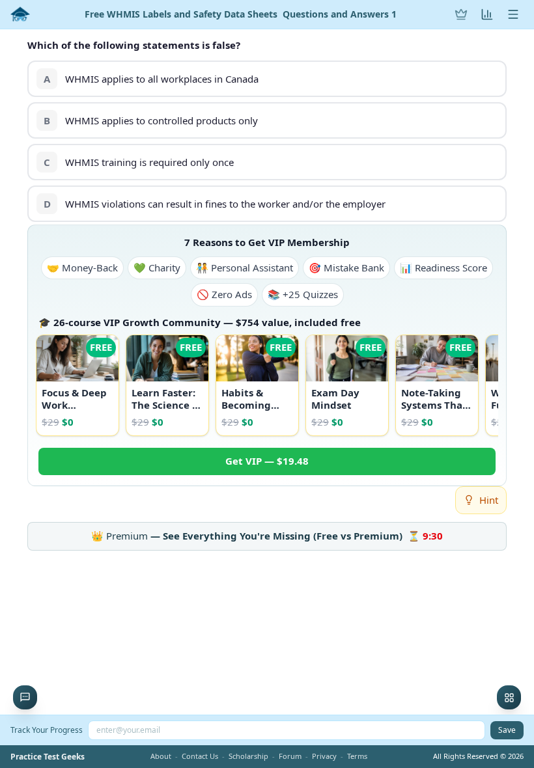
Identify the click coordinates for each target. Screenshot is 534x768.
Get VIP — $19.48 (267, 460)
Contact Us (200, 756)
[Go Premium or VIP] (461, 14)
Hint (488, 499)
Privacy (324, 756)
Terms (357, 756)
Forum (290, 756)
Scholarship (248, 756)
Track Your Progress (46, 729)
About (160, 756)
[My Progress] (487, 14)
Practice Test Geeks (47, 757)
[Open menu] (513, 14)
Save (507, 729)
